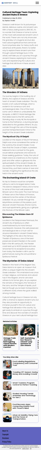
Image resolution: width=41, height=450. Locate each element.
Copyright (5, 434)
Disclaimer (5, 438)
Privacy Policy (6, 441)
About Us (5, 430)
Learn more (25, 448)
